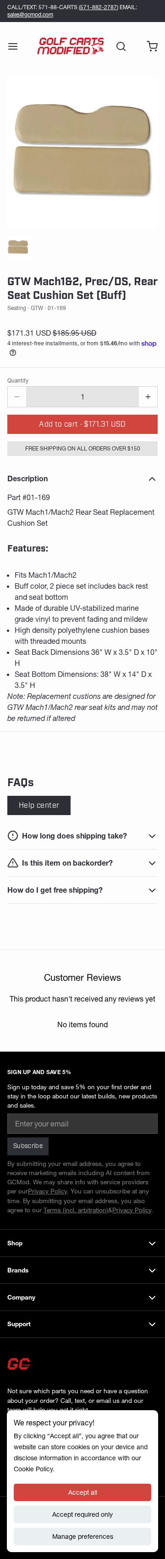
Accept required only (82, 1514)
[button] (82, 424)
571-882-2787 (98, 7)
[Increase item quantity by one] (148, 397)
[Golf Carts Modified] (70, 46)
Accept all (82, 1492)
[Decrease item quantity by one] (17, 397)
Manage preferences (82, 1536)
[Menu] (16, 46)
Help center (39, 805)
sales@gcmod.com (30, 14)
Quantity (17, 380)
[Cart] (148, 46)
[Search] (117, 46)
